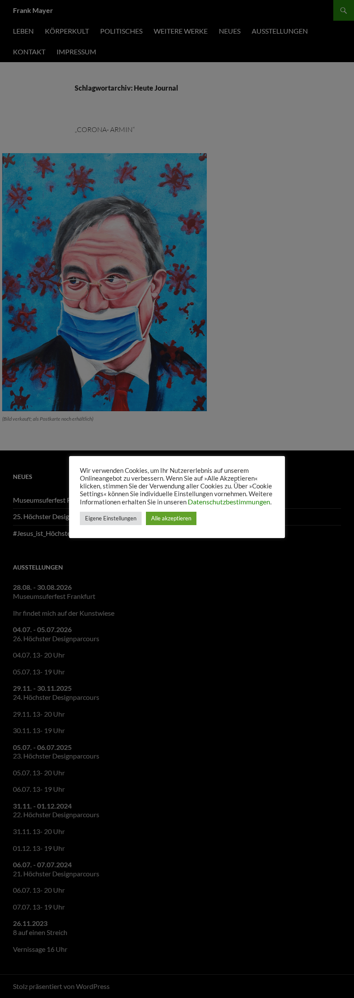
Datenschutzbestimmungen (229, 501)
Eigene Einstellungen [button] (110, 518)
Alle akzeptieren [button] (171, 518)
